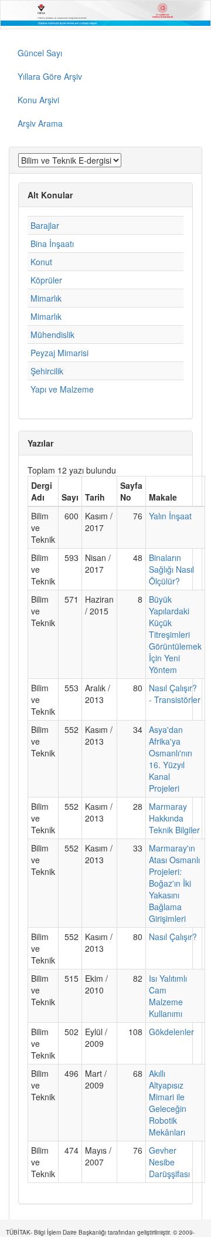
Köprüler (46, 280)
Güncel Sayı (40, 53)
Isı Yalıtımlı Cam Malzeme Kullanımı (168, 995)
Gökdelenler (171, 1031)
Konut (41, 262)
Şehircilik (46, 371)
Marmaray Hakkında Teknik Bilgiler (174, 818)
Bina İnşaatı (52, 243)
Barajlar (44, 225)
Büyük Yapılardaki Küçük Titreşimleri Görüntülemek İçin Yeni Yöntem (175, 634)
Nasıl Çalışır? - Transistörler (174, 693)
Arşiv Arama (40, 123)
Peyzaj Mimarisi (59, 353)
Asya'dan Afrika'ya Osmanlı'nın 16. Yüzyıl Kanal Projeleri (170, 759)
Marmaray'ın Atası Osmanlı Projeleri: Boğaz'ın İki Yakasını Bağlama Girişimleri (174, 883)
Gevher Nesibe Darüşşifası (169, 1161)
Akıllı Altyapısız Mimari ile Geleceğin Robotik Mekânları (167, 1102)
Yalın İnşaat (170, 516)
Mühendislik (52, 334)
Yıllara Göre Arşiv (50, 76)
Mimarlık (46, 298)
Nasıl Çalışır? (173, 936)
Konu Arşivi (38, 100)
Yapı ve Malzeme (62, 389)
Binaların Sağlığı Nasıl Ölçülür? (171, 569)
